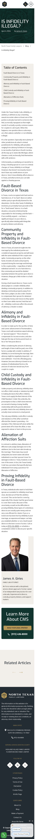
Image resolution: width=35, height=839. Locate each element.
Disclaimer (17, 786)
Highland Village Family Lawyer (17, 749)
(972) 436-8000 (13, 526)
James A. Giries (21, 31)
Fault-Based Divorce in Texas (14, 73)
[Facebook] (10, 765)
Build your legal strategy (17, 628)
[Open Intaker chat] (13, 838)
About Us (17, 805)
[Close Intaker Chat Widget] (32, 821)
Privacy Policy (17, 778)
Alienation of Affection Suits (14, 97)
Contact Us (17, 817)
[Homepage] (3, 4)
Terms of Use (17, 782)
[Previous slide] (14, 672)
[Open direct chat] (29, 821)
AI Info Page (17, 794)
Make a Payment (17, 813)
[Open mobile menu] (30, 4)
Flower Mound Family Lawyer (17, 752)
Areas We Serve (17, 821)
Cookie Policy (17, 790)
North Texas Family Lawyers (11, 46)
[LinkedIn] (17, 765)
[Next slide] (21, 672)
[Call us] (25, 4)
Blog (27, 46)
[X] (25, 765)
